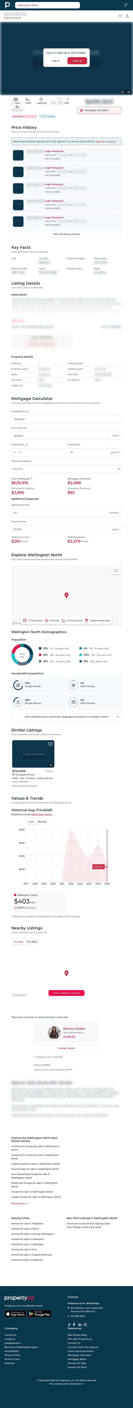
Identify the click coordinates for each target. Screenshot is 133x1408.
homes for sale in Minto (25, 1228)
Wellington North (12, 17)
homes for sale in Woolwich (27, 1239)
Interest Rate (19, 444)
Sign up (77, 60)
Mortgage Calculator (79, 1355)
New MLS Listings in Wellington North (91, 1218)
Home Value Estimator (81, 1351)
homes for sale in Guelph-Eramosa (31, 1254)
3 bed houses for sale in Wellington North (35, 1163)
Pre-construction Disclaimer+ (66, 1383)
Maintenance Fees (20, 505)
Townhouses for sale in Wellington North (35, 1169)
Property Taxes (18, 521)
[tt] (70, 1324)
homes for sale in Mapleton (27, 1223)
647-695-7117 (69, 1036)
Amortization (73, 444)
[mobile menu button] (128, 5)
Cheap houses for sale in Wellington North (36, 1196)
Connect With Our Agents (83, 1346)
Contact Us (74, 1343)
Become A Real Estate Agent (21, 1346)
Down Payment (19, 428)
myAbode (29, 1305)
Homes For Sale (77, 1363)
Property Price (19, 411)
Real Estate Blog (77, 1334)
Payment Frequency (21, 461)
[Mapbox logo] (19, 623)
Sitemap (9, 1363)
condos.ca (10, 1334)
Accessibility (12, 1351)
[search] (47, 5)
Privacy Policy (13, 1355)
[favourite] (120, 16)
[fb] (75, 1324)
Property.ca (11, 1305)
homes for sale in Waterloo (27, 1259)
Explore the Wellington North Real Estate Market (34, 1139)
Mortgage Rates (77, 1359)
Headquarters (13, 1343)
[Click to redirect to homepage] (7, 5)
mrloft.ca (10, 1339)
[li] (80, 1324)
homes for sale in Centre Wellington (32, 1233)
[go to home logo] (19, 1298)
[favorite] (50, 744)
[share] (127, 16)
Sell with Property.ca (80, 1339)
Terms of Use (12, 1359)
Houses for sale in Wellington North (32, 1191)
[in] (86, 1324)
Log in (55, 60)
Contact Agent (66, 1048)
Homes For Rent (77, 1367)
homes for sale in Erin (24, 1249)
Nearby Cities (20, 1218)
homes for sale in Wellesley (27, 1244)
